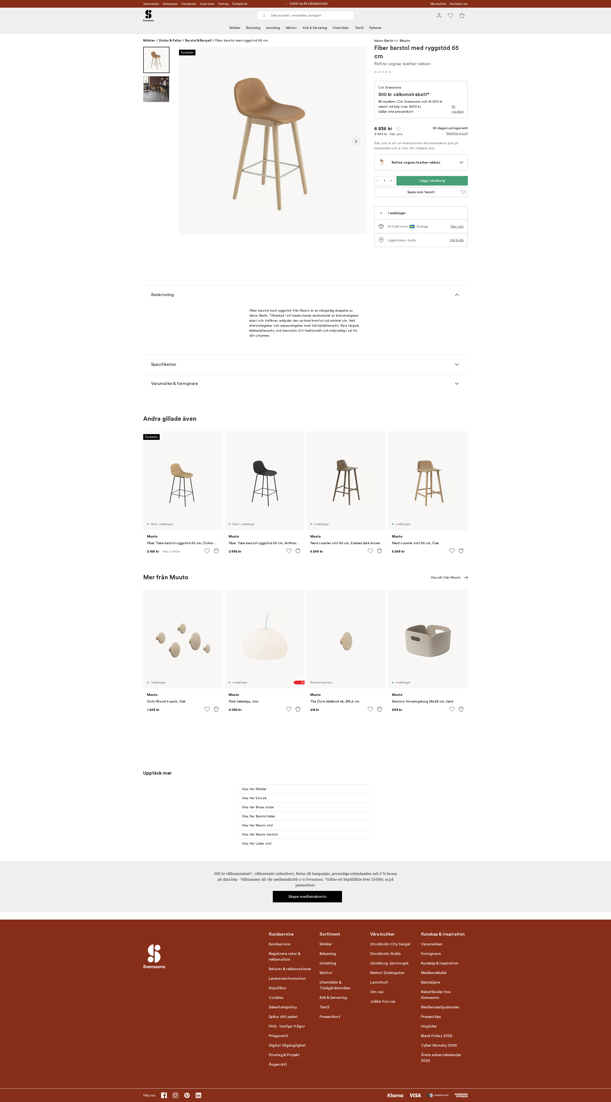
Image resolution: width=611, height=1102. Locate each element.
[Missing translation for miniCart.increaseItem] (391, 181)
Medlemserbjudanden (440, 1007)
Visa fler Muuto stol (257, 825)
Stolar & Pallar (170, 40)
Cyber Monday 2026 (439, 1045)
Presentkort (330, 1017)
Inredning (273, 28)
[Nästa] (356, 141)
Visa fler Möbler (254, 789)
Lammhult (379, 982)
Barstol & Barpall (198, 40)
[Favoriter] (450, 15)
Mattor (291, 28)
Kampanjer (170, 3)
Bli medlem (458, 109)
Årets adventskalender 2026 (441, 1058)
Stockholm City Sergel (390, 944)
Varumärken (151, 3)
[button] (382, 71)
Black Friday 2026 (437, 1036)
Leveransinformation (287, 978)
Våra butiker (438, 3)
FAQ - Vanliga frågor (287, 1026)
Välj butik (457, 240)
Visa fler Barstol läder (258, 816)
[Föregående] (189, 141)
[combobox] (305, 15)
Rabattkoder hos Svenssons (436, 995)
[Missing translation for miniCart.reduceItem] (377, 181)
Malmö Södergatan (387, 973)
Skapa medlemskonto (307, 896)
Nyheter (375, 28)
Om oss (377, 992)
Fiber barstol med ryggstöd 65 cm (241, 40)
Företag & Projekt (284, 1055)
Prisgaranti (278, 1036)
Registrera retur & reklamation (284, 957)
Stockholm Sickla (385, 954)
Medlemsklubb (434, 973)
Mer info (457, 226)
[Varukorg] (462, 15)
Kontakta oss (459, 3)
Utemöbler (341, 28)
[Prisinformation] (398, 129)
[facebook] (164, 1095)
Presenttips (431, 1017)
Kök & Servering (315, 28)
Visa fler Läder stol (256, 843)
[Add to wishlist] (207, 551)
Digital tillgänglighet (287, 1045)
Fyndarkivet (240, 3)
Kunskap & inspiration (439, 963)
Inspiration (207, 3)
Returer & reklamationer (290, 969)
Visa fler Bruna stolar (258, 807)
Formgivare (188, 3)
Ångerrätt (278, 1064)
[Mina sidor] (439, 15)
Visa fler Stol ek (254, 798)
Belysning (253, 28)
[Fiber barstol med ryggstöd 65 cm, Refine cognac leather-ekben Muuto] (273, 140)
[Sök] (264, 15)
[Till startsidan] (148, 15)
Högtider (429, 1026)
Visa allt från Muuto (446, 577)
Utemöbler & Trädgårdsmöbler (335, 985)
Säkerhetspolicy (283, 1007)
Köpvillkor (277, 988)
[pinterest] (187, 1095)
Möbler (235, 28)
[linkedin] (198, 1095)
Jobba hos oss (382, 1001)
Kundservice (279, 944)
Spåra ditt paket (283, 1017)
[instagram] (175, 1095)
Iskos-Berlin (383, 41)
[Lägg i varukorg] (216, 551)
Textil (359, 28)
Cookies (276, 998)
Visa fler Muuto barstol (260, 834)
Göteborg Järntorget (389, 963)
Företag (223, 3)
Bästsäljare (430, 982)
